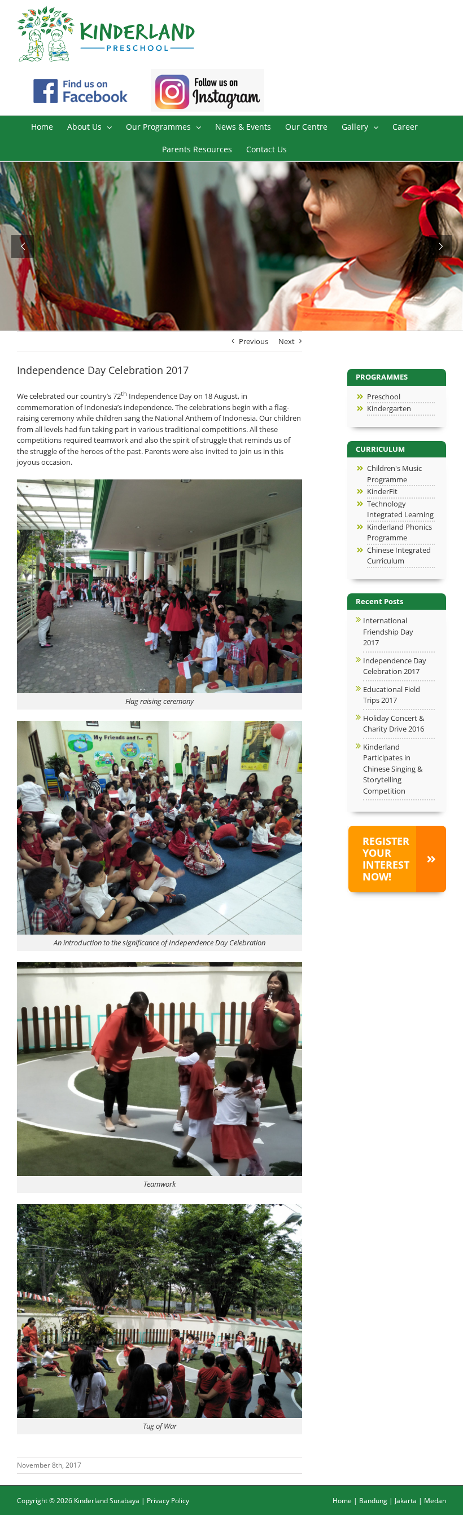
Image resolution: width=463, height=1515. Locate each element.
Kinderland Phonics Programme (399, 532)
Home (342, 1500)
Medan (435, 1500)
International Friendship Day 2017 (388, 631)
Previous (253, 341)
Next (286, 341)
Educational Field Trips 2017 (391, 695)
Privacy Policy (168, 1500)
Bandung (373, 1500)
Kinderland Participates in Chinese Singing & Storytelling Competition (392, 769)
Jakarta (406, 1500)
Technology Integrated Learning (400, 509)
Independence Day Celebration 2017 (394, 666)
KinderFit (382, 491)
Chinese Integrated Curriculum (399, 555)
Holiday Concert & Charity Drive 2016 (393, 723)
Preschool (383, 396)
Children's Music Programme (394, 474)
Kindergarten (389, 408)
